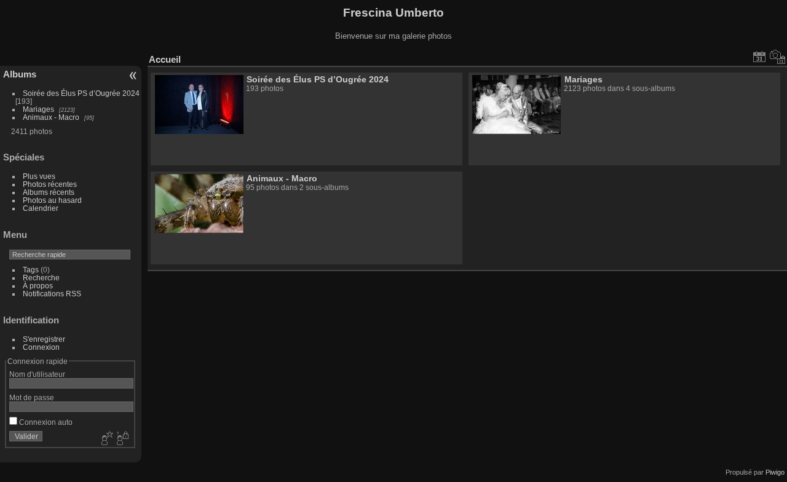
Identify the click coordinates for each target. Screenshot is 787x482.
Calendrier (40, 208)
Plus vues (39, 176)
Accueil (165, 59)
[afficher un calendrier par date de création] (778, 57)
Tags (31, 270)
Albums (19, 74)
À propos (38, 286)
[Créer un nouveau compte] (106, 439)
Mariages (38, 109)
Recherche (41, 278)
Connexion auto (45, 422)
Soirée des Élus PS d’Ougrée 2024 (81, 93)
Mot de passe (31, 397)
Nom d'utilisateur (37, 374)
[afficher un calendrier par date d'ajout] (759, 57)
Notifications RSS (52, 294)
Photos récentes (50, 184)
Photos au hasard (52, 200)
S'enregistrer (44, 339)
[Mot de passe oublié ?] (122, 439)
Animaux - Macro (51, 117)
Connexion (41, 347)
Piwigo (775, 472)
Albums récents (48, 192)
